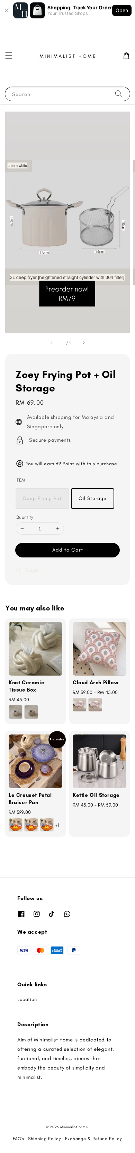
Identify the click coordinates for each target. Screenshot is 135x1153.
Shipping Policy (44, 1138)
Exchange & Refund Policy (93, 1138)
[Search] (119, 93)
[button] (8, 55)
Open (122, 10)
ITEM (20, 480)
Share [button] (31, 570)
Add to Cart (67, 550)
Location (27, 999)
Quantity (24, 517)
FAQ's (18, 1138)
